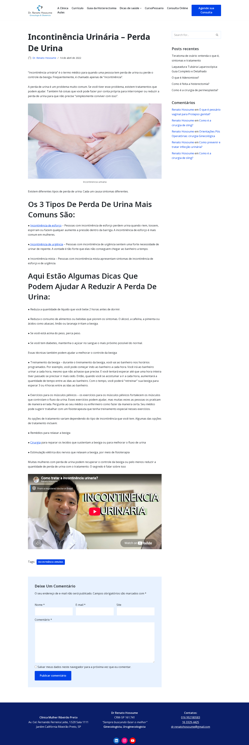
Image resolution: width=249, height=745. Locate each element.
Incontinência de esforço (45, 225)
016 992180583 (190, 717)
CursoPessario (154, 8)
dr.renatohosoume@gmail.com (190, 727)
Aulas (61, 12)
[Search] (217, 35)
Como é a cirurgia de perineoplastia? (195, 90)
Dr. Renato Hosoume (44, 57)
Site (119, 605)
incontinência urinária (50, 562)
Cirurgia (35, 442)
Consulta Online (177, 8)
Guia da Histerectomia (101, 8)
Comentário (43, 620)
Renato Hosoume (183, 109)
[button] (217, 35)
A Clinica (62, 8)
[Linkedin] (116, 741)
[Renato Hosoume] (40, 10)
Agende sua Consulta (206, 10)
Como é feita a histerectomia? (190, 84)
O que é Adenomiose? (185, 77)
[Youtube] (133, 741)
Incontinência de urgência (46, 244)
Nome (40, 605)
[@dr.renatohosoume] (124, 741)
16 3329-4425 (190, 722)
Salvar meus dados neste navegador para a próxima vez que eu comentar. (84, 667)
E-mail (81, 605)
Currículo (78, 8)
